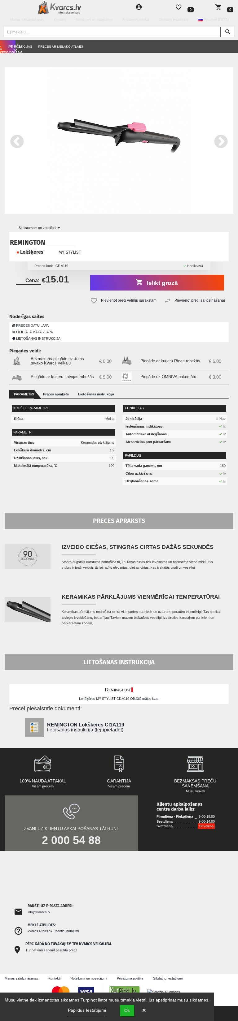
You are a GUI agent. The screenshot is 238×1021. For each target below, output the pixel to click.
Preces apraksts (56, 394)
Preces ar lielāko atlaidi (60, 46)
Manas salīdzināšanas (27, 19)
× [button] (144, 1010)
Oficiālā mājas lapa (34, 332)
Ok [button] (127, 1010)
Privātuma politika (135, 19)
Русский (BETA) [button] (216, 19)
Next (221, 140)
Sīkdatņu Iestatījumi (173, 19)
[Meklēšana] (227, 32)
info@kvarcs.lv (39, 912)
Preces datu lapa (32, 325)
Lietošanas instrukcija (37, 338)
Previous (17, 140)
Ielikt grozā (161, 283)
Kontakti (60, 19)
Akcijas (25, 46)
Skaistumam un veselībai (38, 228)
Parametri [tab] (24, 394)
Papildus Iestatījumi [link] (87, 1010)
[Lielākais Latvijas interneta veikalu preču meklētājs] (127, 991)
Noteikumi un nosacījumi (94, 19)
